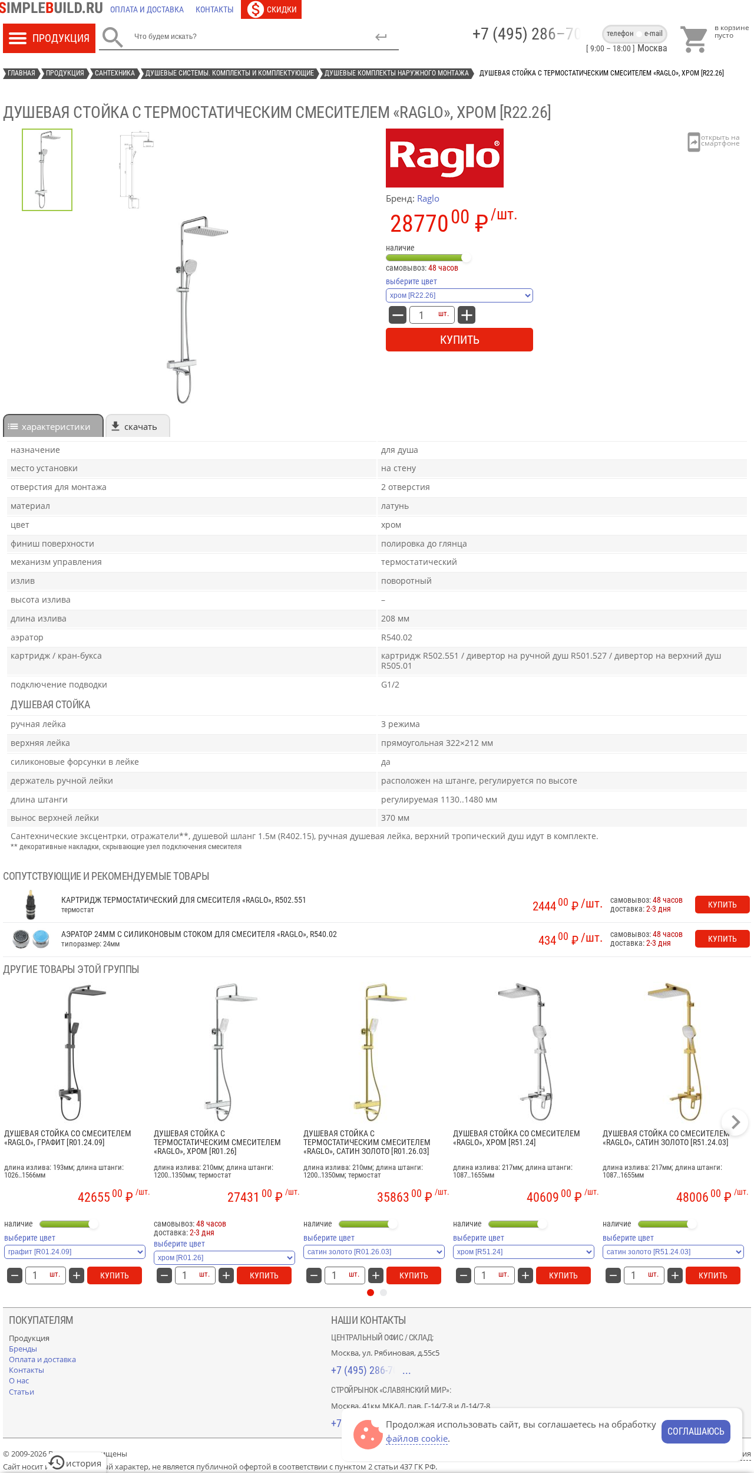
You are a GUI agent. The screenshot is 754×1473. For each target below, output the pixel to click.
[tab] (53, 425)
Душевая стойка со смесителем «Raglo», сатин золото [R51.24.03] (666, 1138)
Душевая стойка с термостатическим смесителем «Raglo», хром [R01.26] (217, 1142)
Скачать (140, 426)
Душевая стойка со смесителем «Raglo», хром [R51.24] (516, 1138)
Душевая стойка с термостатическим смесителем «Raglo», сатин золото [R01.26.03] (367, 1142)
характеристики (56, 426)
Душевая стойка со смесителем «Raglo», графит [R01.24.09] (67, 1138)
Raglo (428, 198)
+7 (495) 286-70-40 (371, 1370)
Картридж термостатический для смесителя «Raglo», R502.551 (183, 900)
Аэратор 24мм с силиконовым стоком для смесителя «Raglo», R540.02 (199, 934)
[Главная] (53, 9)
